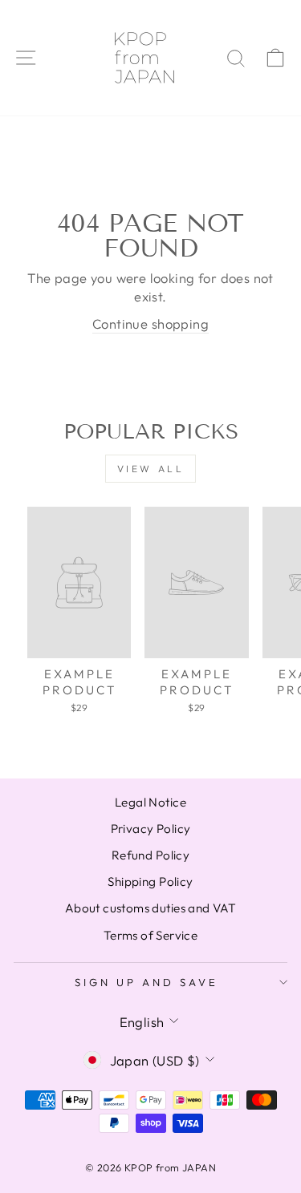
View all (151, 469)
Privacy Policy (151, 828)
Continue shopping (150, 323)
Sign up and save (146, 982)
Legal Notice (150, 802)
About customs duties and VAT (151, 908)
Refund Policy (150, 855)
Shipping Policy (150, 881)
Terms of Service (151, 935)
